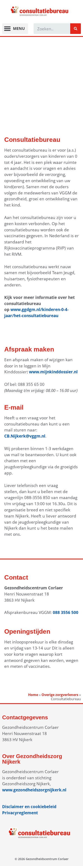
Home (33, 694)
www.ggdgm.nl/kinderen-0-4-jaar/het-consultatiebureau (36, 312)
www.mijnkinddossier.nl (53, 372)
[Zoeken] (75, 28)
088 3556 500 (65, 612)
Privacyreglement (20, 813)
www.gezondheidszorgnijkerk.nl (34, 790)
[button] (15, 28)
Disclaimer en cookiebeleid (29, 806)
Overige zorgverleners (60, 694)
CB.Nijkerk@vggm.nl (24, 436)
